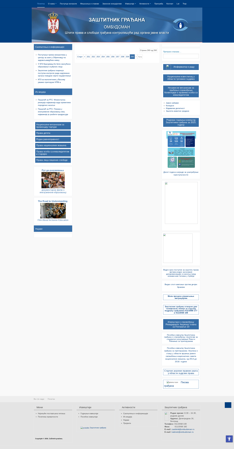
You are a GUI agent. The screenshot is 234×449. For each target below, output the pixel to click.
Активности (144, 4)
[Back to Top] (228, 405)
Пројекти (127, 423)
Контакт (169, 4)
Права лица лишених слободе (52, 160)
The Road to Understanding (53, 201)
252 (93, 57)
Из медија (40, 92)
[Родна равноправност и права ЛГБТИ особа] (181, 203)
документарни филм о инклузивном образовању (53, 191)
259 (127, 57)
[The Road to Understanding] (53, 210)
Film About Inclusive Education (53, 220)
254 (103, 57)
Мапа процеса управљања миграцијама (181, 297)
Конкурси (170, 105)
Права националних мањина (51, 145)
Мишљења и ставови (89, 4)
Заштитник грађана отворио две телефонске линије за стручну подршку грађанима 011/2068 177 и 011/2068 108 (181, 309)
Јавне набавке (172, 103)
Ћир (184, 4)
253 (98, 57)
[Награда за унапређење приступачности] (181, 150)
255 (108, 57)
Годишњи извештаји (89, 413)
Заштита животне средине (177, 111)
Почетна (41, 4)
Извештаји (129, 4)
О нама (51, 4)
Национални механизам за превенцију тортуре (50, 125)
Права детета (43, 133)
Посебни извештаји (89, 417)
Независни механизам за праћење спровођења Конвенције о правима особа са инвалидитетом (181, 91)
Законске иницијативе (112, 4)
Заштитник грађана (97, 428)
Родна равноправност (47, 139)
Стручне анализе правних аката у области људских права (181, 372)
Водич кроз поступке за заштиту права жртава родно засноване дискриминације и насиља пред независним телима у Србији (181, 273)
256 (112, 57)
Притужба (158, 4)
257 (117, 57)
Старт (79, 57)
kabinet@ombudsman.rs (183, 432)
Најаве (39, 229)
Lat (178, 4)
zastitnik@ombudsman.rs (183, 429)
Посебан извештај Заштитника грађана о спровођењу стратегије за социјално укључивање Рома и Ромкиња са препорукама (181, 338)
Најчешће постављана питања (51, 413)
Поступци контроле (68, 4)
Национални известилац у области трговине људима (181, 77)
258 (122, 57)
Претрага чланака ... (172, 52)
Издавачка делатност (175, 108)
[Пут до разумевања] (53, 180)
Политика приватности (48, 417)
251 (88, 57)
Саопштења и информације (49, 47)
